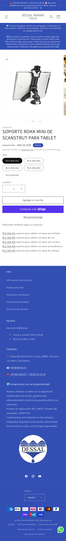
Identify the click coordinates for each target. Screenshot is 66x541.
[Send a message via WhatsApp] (60, 529)
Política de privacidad (17, 301)
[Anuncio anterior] (5, 5)
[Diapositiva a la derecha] (40, 121)
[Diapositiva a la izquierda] (25, 121)
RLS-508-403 (12, 167)
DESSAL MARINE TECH (30, 520)
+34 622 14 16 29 (37, 374)
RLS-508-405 (14, 176)
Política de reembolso (17, 294)
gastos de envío (27, 150)
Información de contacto (19, 280)
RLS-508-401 (12, 160)
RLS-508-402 (33, 160)
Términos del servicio (17, 309)
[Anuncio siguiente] (60, 5)
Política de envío (15, 287)
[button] (6, 16)
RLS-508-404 (34, 167)
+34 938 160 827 (18, 374)
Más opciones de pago (33, 217)
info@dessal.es (18, 367)
